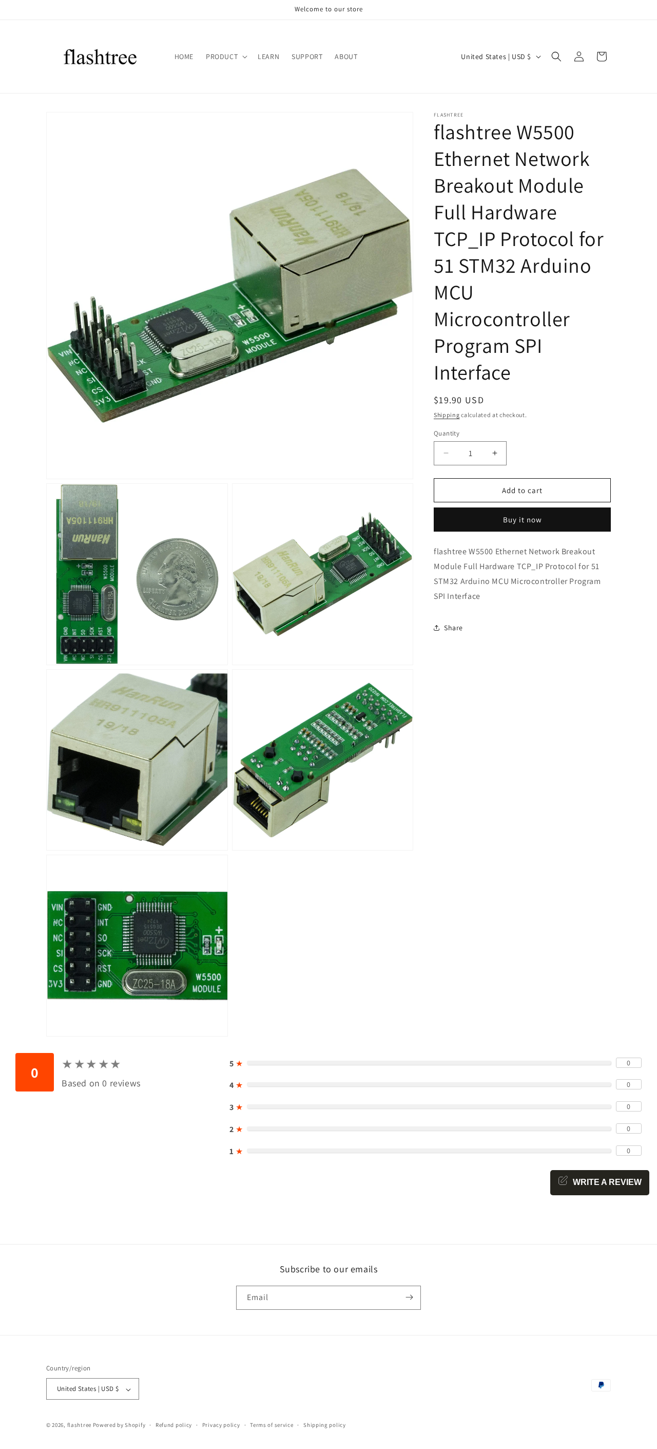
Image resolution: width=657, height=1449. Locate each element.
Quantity (446, 432)
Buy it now (522, 519)
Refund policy (174, 1424)
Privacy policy (221, 1424)
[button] (226, 56)
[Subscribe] (409, 1297)
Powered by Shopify (119, 1425)
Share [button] (453, 627)
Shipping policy (324, 1424)
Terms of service (271, 1424)
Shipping (447, 415)
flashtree (79, 1425)
